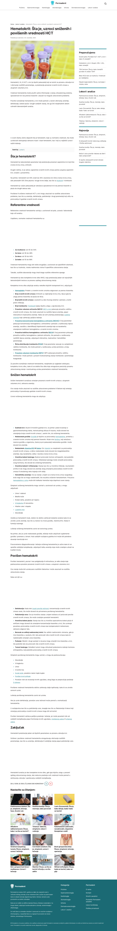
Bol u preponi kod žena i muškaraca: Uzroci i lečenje (20, 869)
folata (38, 448)
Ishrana (66, 8)
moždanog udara (57, 719)
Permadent (61, 3)
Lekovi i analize (93, 8)
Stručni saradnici (91, 896)
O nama (88, 889)
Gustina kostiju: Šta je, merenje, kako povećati (41, 807)
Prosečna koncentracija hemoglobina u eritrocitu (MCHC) (37, 321)
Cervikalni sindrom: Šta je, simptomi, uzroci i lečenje (41, 849)
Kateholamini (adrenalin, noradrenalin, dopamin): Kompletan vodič (64, 829)
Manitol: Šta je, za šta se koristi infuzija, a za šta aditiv (41, 869)
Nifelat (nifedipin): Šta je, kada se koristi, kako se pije (64, 869)
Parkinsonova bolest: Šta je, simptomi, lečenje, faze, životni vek (20, 808)
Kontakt (88, 893)
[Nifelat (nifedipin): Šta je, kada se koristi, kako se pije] (64, 865)
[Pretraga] (105, 4)
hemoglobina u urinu (20, 480)
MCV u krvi (47, 309)
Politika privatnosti (92, 908)
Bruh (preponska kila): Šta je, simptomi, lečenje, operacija (64, 849)
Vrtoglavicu (19, 503)
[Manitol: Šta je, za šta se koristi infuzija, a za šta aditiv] (42, 865)
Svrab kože (19, 673)
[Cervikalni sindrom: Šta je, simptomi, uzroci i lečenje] (42, 845)
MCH (51, 332)
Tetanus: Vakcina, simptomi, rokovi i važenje (39, 829)
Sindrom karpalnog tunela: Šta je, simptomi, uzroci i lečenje (20, 849)
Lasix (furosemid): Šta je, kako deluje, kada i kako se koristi (64, 808)
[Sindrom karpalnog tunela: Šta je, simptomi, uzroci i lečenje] (21, 845)
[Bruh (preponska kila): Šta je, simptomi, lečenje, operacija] (64, 845)
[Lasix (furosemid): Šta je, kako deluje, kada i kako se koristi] (64, 804)
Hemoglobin (19, 290)
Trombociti (32, 306)
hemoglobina (60, 437)
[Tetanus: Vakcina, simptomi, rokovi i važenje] (42, 825)
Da (46, 783)
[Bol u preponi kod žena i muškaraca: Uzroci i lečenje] (21, 865)
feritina (57, 439)
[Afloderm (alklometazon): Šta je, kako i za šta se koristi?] (21, 825)
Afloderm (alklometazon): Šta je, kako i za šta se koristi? (20, 829)
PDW (40, 344)
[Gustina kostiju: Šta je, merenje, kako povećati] (42, 804)
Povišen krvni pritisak (23, 676)
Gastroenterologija (33, 8)
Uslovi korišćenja (92, 905)
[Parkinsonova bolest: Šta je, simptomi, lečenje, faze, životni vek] (21, 804)
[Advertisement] (58, 17)
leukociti (60, 181)
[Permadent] (52, 3)
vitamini (47, 448)
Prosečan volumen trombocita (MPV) (29, 353)
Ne (50, 783)
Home (12, 24)
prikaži (22, 149)
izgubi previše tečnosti (40, 608)
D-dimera (16, 682)
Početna (21, 8)
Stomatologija (56, 8)
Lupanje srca (19, 510)
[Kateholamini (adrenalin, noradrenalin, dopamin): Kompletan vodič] (64, 825)
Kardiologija (46, 8)
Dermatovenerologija (78, 8)
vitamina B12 (29, 448)
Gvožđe (34, 437)
